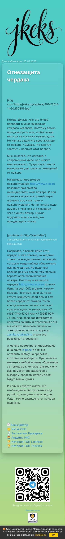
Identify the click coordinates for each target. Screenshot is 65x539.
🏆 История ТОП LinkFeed (25, 441)
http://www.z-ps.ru (42, 183)
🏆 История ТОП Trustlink (24, 446)
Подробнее (40, 535)
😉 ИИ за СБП (16, 429)
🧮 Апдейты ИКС (18, 437)
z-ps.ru (27, 349)
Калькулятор (19, 425)
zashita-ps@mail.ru (19, 334)
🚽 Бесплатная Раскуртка (24, 433)
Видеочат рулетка (33, 510)
